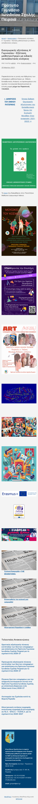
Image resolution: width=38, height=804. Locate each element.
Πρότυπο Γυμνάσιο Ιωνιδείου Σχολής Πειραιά (18, 12)
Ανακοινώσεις (12, 38)
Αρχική (4, 38)
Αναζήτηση (33, 30)
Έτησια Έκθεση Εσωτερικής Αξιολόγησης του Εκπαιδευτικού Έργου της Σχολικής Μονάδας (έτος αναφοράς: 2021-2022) (28, 110)
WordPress (7, 797)
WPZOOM (19, 799)
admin (13, 63)
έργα (6, 193)
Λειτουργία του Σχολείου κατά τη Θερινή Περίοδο (16, 698)
